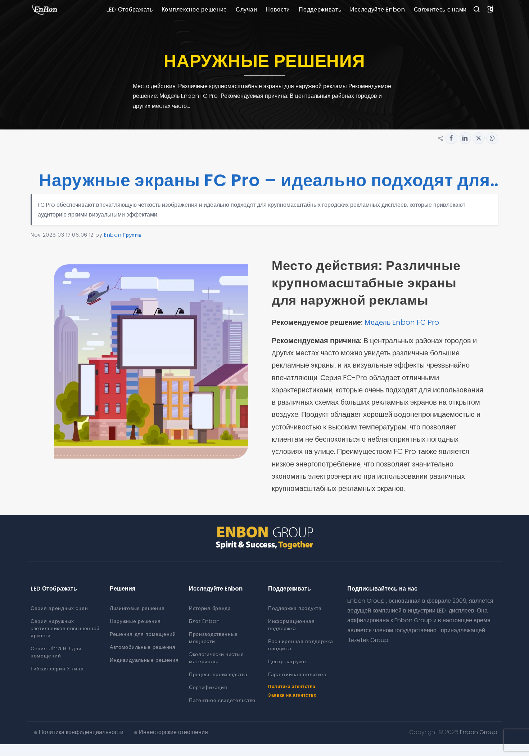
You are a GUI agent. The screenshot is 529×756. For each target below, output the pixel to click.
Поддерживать (320, 9)
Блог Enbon (204, 621)
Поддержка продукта (295, 608)
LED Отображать (130, 9)
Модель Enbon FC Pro (403, 322)
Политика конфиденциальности (81, 732)
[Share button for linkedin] (465, 138)
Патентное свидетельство (222, 700)
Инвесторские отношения (173, 732)
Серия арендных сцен (59, 608)
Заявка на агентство (292, 695)
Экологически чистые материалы (216, 658)
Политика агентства (292, 686)
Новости (278, 9)
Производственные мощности (213, 637)
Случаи (246, 9)
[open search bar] (476, 9)
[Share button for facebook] (451, 138)
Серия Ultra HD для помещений (56, 652)
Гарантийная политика (297, 674)
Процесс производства (218, 674)
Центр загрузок (287, 661)
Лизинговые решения (137, 608)
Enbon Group (478, 732)
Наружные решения (135, 621)
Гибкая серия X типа (57, 668)
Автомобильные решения (143, 647)
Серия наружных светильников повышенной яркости (65, 628)
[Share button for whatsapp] (492, 138)
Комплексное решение (194, 9)
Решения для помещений (143, 634)
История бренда (210, 608)
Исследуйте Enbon (377, 9)
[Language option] (490, 9)
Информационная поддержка (291, 625)
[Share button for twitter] (479, 138)
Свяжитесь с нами (440, 9)
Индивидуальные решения (144, 660)
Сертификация (208, 687)
